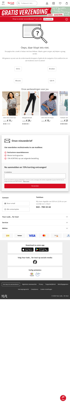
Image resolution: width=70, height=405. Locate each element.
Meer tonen (26, 181)
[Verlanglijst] (60, 3)
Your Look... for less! (10, 217)
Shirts (18, 69)
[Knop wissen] (35, 3)
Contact (5, 198)
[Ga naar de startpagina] (11, 3)
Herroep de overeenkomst (11, 284)
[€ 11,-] (11, 103)
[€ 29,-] (30, 103)
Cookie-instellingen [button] (46, 289)
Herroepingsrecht (23, 289)
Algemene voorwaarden (29, 284)
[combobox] (29, 3)
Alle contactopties (13, 209)
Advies (5, 228)
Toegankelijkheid (50, 284)
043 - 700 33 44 (43, 207)
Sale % (52, 81)
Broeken (52, 69)
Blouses (18, 81)
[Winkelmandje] (66, 3)
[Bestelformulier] (53, 3)
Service (5, 222)
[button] (3, 3)
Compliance (34, 289)
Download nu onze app (35, 245)
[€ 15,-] (49, 103)
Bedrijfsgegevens (63, 284)
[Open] (67, 19)
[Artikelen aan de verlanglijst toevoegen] (17, 94)
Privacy (41, 284)
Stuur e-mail (10, 203)
